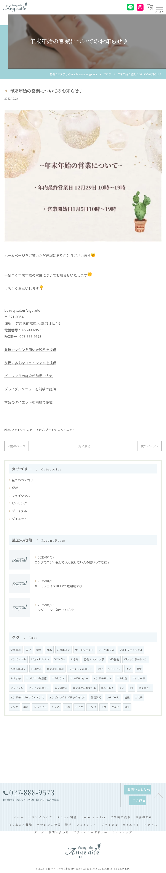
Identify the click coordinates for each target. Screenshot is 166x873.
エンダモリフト (102, 678)
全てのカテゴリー (24, 480)
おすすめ (15, 678)
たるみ (74, 659)
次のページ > (149, 446)
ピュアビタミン (40, 659)
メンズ (14, 707)
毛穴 (100, 669)
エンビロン (107, 688)
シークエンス (106, 650)
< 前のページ (16, 446)
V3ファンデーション (136, 659)
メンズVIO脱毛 (55, 669)
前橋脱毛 (96, 697)
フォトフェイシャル (131, 650)
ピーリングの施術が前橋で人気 (28, 375)
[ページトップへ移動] (158, 795)
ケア (128, 669)
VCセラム (59, 659)
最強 (139, 669)
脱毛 (7, 430)
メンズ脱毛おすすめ (84, 688)
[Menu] (159, 7)
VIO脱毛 (114, 659)
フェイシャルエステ (80, 669)
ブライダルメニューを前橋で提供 (30, 389)
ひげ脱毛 (36, 669)
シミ (121, 688)
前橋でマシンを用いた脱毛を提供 (30, 349)
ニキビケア (58, 678)
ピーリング (37, 430)
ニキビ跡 (122, 678)
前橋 (127, 697)
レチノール (112, 697)
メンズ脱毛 (60, 688)
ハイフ (79, 707)
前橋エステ (63, 650)
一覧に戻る (83, 446)
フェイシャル (19, 430)
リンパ (92, 707)
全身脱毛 (15, 650)
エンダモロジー (79, 678)
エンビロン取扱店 (36, 678)
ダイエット (68, 430)
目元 (127, 707)
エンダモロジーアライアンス (27, 697)
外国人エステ (18, 669)
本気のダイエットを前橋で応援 (28, 402)
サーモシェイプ (84, 650)
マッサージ (138, 678)
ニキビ (115, 707)
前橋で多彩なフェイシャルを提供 (30, 362)
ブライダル (52, 430)
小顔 (67, 707)
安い (28, 650)
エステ (139, 697)
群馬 (49, 650)
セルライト (40, 707)
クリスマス (114, 669)
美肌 (26, 707)
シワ (103, 707)
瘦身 (39, 650)
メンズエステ (18, 659)
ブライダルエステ (39, 688)
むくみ (56, 707)
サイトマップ (122, 832)
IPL (131, 688)
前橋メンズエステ (94, 659)
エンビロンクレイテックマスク (67, 697)
